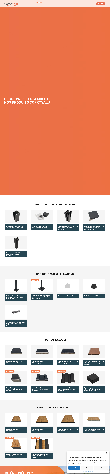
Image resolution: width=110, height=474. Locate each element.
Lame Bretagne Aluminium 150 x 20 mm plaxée (92, 430)
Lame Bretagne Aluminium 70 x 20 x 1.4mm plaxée (14, 455)
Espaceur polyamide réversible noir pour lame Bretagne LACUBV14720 (92, 389)
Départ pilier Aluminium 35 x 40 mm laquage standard (15, 227)
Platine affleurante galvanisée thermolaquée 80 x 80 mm (14, 297)
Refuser (86, 468)
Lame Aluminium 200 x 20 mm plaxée (66, 430)
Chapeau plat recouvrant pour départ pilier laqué (40, 227)
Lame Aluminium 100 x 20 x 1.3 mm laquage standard (15, 362)
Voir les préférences (101, 468)
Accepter (74, 468)
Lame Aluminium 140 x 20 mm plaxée (40, 430)
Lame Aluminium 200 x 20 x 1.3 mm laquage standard (66, 362)
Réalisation (77, 4)
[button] (107, 453)
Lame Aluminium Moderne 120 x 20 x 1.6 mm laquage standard (40, 389)
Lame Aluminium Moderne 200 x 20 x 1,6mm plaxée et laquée (41, 456)
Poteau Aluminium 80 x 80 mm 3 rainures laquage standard (66, 228)
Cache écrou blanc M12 (65, 296)
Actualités (87, 4)
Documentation (66, 4)
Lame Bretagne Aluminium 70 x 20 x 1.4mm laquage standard (14, 389)
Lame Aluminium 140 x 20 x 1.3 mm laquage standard (40, 362)
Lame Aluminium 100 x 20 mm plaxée (14, 430)
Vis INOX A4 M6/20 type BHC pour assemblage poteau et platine (15, 323)
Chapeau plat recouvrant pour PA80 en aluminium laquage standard (92, 228)
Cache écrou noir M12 (91, 296)
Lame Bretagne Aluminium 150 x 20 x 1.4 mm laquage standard (92, 363)
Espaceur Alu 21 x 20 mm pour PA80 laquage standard (14, 254)
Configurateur (53, 4)
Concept (30, 4)
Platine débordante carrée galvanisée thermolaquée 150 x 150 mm (41, 297)
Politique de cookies (88, 471)
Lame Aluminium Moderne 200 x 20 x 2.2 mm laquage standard (66, 389)
